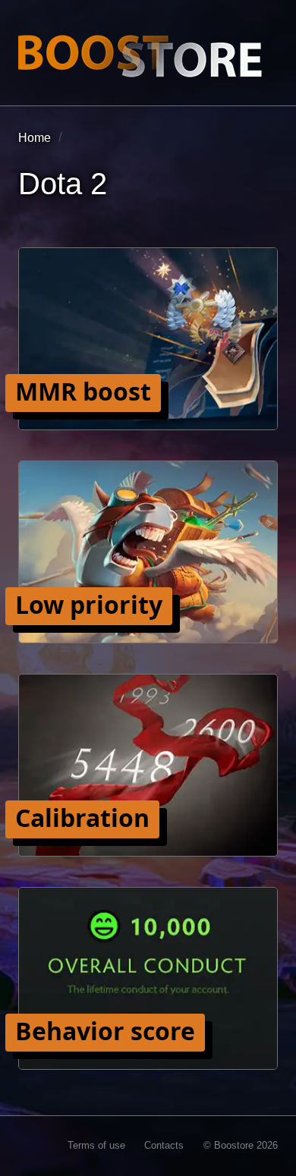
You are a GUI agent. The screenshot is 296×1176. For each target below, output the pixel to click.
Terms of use (96, 1145)
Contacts (164, 1145)
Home (34, 137)
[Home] (140, 56)
